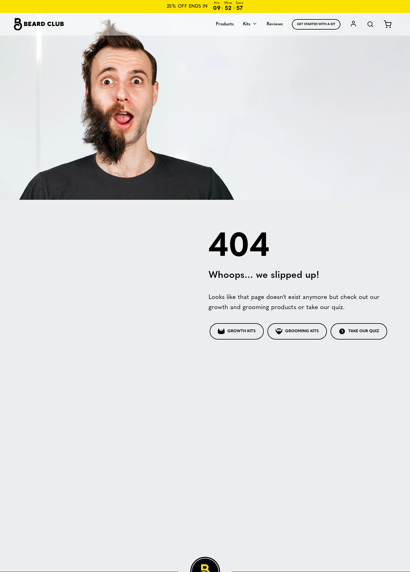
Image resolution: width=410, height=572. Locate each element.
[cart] (387, 24)
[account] (353, 24)
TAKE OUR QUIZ (363, 331)
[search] (370, 24)
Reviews (275, 24)
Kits (247, 24)
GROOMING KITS (302, 331)
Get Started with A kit (316, 24)
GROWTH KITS (241, 331)
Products (225, 24)
